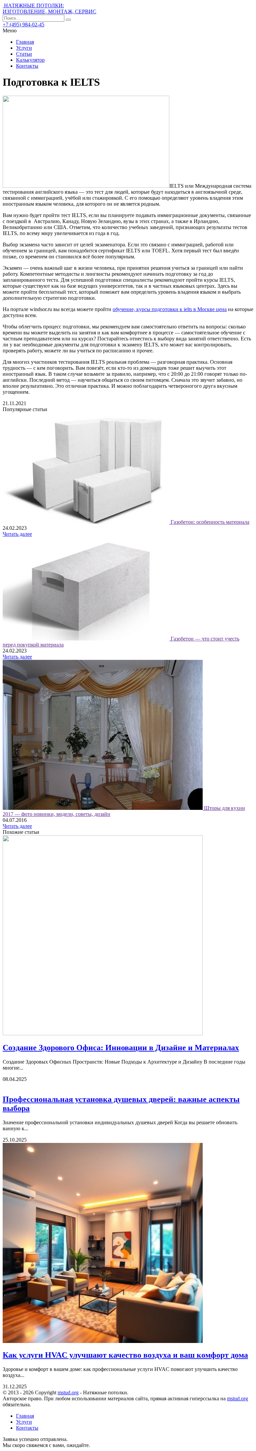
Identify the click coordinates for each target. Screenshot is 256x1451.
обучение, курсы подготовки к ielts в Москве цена (170, 309)
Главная (25, 42)
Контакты (27, 66)
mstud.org (68, 1392)
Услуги (24, 48)
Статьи (24, 54)
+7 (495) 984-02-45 (23, 24)
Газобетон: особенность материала (210, 522)
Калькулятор (30, 60)
